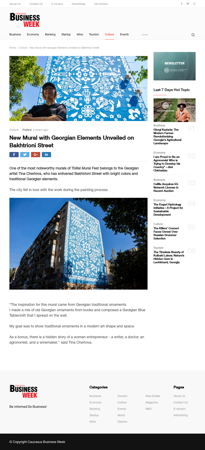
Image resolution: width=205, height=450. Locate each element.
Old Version (101, 3)
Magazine (152, 402)
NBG (149, 408)
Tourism (94, 34)
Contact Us (36, 3)
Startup (66, 34)
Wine (80, 34)
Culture (109, 34)
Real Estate (153, 396)
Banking (50, 34)
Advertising (78, 3)
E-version (57, 3)
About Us (15, 3)
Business (15, 34)
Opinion (122, 421)
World (121, 415)
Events (124, 34)
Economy (33, 34)
